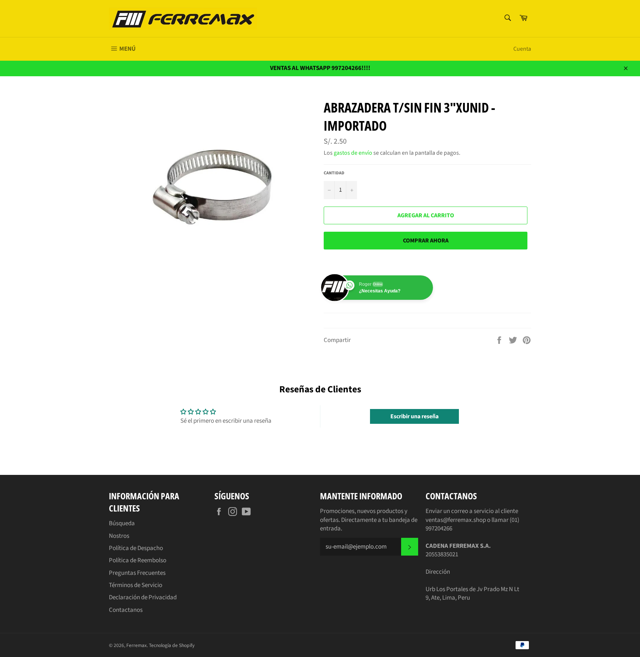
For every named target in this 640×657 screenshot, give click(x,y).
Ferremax (136, 645)
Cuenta (522, 49)
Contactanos (126, 610)
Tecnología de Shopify (171, 645)
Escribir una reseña (414, 416)
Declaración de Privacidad (143, 597)
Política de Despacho (136, 548)
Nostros (119, 536)
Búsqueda (122, 523)
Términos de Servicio (135, 585)
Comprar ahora (426, 241)
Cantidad (334, 173)
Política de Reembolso (137, 560)
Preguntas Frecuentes (137, 573)
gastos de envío (353, 153)
